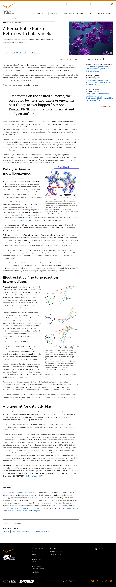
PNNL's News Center (64, 508)
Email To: (76, 59)
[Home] (9, 9)
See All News (105, 106)
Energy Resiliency (56, 554)
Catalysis (6, 531)
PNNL (53, 142)
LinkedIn (25, 511)
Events (83, 4)
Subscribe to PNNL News (105, 549)
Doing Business (37, 557)
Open (111, 52)
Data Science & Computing (22, 531)
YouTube (93, 581)
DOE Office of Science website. (17, 508)
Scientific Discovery (41, 531)
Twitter (10, 511)
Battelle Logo (26, 581)
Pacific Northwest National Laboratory (17, 492)
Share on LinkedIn (73, 59)
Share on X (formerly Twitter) (70, 59)
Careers (72, 4)
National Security (56, 557)
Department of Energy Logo (9, 581)
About (46, 4)
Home (5, 18)
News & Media (59, 4)
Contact (34, 551)
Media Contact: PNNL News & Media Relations (21, 53)
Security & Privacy (38, 564)
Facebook (17, 511)
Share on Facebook (68, 59)
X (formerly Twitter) (102, 581)
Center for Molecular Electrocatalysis (20, 220)
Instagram (36, 511)
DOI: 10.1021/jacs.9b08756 (34, 476)
